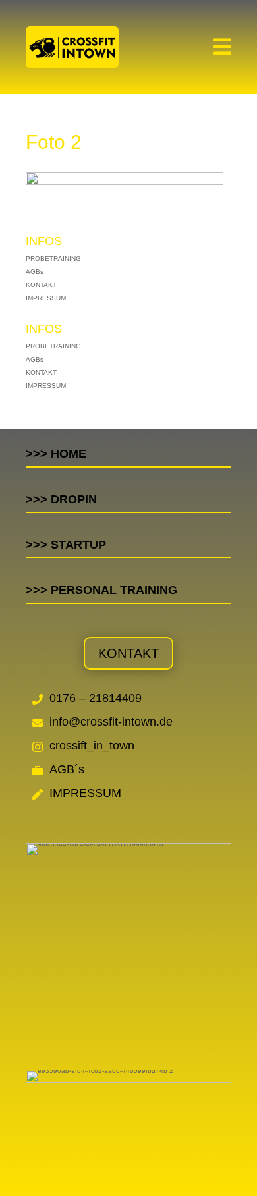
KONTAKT (41, 284)
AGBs (34, 271)
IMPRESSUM (46, 298)
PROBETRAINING (53, 258)
